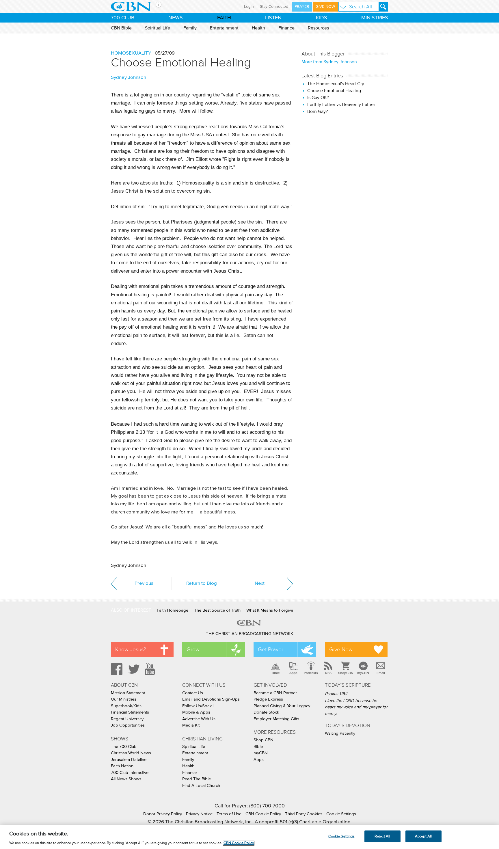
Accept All (423, 836)
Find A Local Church (201, 785)
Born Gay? (317, 111)
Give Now (325, 7)
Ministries (374, 18)
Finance (286, 28)
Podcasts (311, 673)
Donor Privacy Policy (162, 814)
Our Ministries (123, 699)
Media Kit (191, 725)
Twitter (133, 669)
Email (381, 673)
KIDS (321, 18)
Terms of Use (229, 814)
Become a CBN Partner (275, 693)
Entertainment (224, 28)
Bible (276, 673)
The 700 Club (124, 746)
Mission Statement (128, 693)
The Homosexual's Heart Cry (335, 83)
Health (258, 28)
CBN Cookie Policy (263, 814)
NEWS (175, 18)
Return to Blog (201, 583)
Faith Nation (122, 766)
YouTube (150, 669)
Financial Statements (130, 712)
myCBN (363, 673)
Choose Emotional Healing (181, 62)
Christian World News (131, 753)
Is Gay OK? (318, 97)
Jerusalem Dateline (128, 759)
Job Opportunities (128, 725)
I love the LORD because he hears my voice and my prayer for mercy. (356, 707)
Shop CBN (263, 740)
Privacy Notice (199, 814)
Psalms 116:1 (336, 694)
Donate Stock (266, 712)
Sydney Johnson (128, 77)
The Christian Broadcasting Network (249, 634)
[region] (249, 837)
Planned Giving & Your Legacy (282, 706)
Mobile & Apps (196, 712)
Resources (318, 28)
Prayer (302, 7)
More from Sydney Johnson (329, 61)
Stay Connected (274, 7)
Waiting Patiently (340, 733)
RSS (328, 673)
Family (190, 28)
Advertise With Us (198, 719)
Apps (293, 673)
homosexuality (131, 53)
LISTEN (273, 18)
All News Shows (126, 779)
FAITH (224, 18)
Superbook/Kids (126, 706)
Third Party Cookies (303, 814)
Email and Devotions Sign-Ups (211, 699)
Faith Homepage (172, 610)
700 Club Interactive (129, 772)
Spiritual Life (157, 28)
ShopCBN (345, 673)
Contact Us (192, 693)
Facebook (115, 669)
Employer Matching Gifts (276, 719)
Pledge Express (268, 699)
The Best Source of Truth (217, 610)
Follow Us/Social (197, 706)
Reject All (382, 836)
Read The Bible (196, 779)
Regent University (127, 719)
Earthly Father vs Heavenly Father (341, 104)
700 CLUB (122, 18)
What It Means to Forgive (269, 610)
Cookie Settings (341, 814)
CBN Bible (121, 28)
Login (249, 7)
